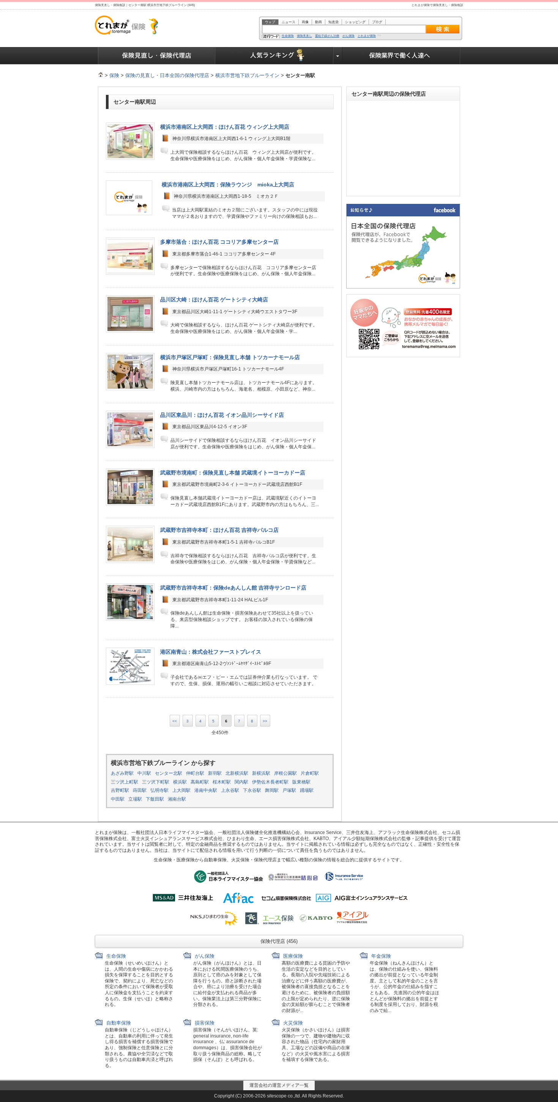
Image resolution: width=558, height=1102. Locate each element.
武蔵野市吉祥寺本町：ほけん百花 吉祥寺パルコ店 (219, 530)
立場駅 (135, 799)
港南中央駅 (205, 790)
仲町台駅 (195, 773)
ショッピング (355, 22)
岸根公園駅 (285, 773)
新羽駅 (215, 773)
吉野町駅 (120, 790)
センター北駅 (168, 773)
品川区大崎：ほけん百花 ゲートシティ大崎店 (214, 299)
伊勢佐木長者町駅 (270, 782)
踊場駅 (307, 790)
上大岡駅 (181, 790)
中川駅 (144, 773)
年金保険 (380, 956)
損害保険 (203, 1023)
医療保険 (292, 956)
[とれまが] (100, 75)
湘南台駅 (177, 799)
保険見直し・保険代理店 (156, 56)
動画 (318, 22)
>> (265, 721)
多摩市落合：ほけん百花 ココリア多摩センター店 (219, 242)
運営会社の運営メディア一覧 (279, 1085)
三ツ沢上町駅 (124, 782)
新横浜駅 (261, 773)
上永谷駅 (230, 790)
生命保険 (288, 36)
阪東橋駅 (301, 782)
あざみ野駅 (122, 773)
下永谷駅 (252, 790)
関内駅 (241, 782)
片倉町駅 (310, 773)
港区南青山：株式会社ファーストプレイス (210, 652)
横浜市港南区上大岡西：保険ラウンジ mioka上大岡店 (228, 184)
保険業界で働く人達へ (401, 56)
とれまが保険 (367, 36)
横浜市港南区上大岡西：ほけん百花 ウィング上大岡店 (224, 127)
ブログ (377, 22)
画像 (305, 22)
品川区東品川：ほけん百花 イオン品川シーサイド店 (222, 415)
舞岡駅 (272, 790)
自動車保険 (118, 1023)
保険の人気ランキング (274, 56)
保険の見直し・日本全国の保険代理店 (167, 75)
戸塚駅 (289, 790)
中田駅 (118, 799)
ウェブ (270, 22)
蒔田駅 (140, 790)
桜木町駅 (222, 782)
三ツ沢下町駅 (155, 782)
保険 (114, 75)
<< (174, 721)
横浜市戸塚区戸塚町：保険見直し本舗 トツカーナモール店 (230, 357)
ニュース (288, 22)
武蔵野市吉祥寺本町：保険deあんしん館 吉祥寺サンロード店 (233, 588)
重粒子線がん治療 (327, 36)
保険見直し (304, 36)
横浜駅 (180, 782)
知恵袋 (333, 22)
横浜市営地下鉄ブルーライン (247, 75)
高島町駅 (200, 782)
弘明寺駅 (159, 790)
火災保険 (292, 1023)
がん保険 (348, 36)
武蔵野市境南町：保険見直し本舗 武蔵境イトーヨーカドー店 (232, 473)
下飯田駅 (155, 799)
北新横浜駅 (236, 773)
